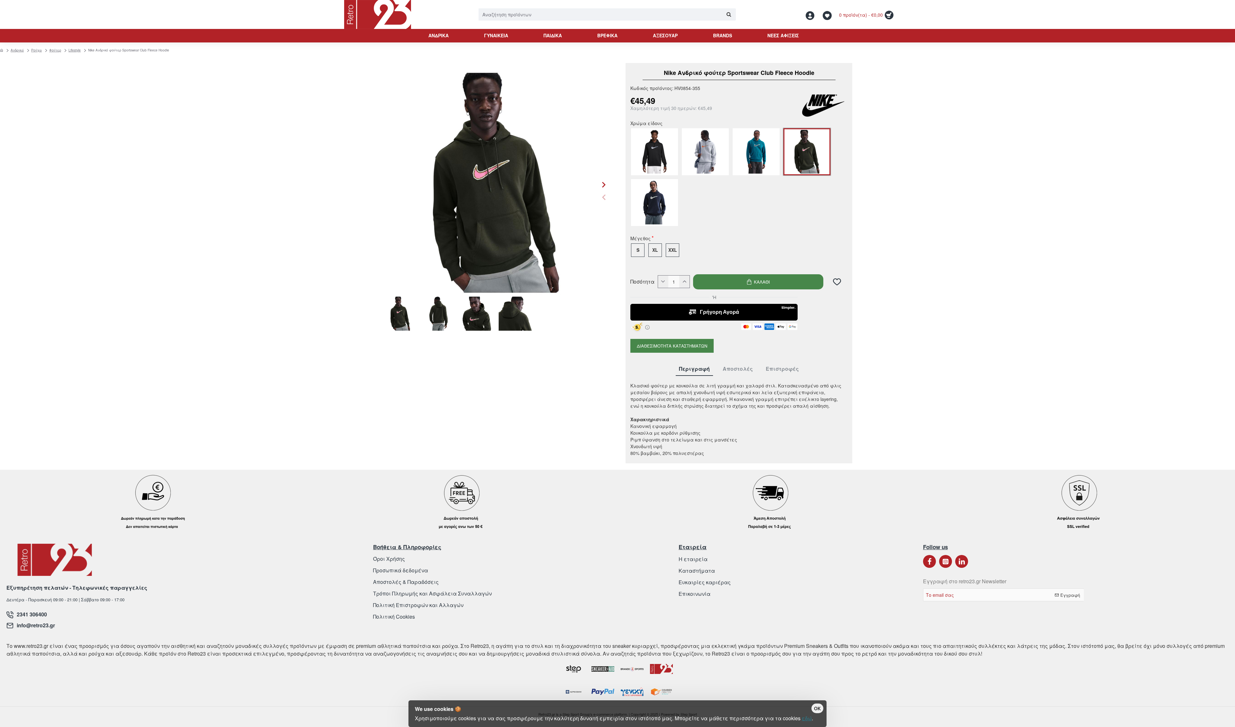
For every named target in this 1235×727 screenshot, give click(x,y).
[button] (603, 197)
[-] (663, 282)
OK (817, 708)
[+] (684, 282)
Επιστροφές (782, 369)
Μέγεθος (640, 238)
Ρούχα (36, 50)
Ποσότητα (642, 281)
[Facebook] (929, 561)
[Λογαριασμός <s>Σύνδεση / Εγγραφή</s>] (811, 15)
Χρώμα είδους (646, 123)
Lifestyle (75, 50)
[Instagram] (945, 561)
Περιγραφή (694, 369)
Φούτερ (55, 50)
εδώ (807, 718)
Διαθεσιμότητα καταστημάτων (672, 346)
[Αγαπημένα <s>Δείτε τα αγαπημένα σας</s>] (828, 15)
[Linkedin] (961, 561)
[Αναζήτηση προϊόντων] (728, 14)
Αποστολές (738, 369)
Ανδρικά (17, 50)
